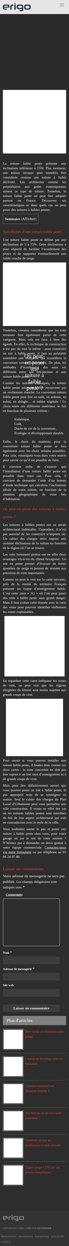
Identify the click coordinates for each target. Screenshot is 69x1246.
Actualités (57, 1236)
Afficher (28, 219)
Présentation (8, 1236)
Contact (6, 1242)
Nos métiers (42, 1236)
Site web (8, 985)
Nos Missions (25, 1236)
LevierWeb (44, 1228)
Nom (7, 952)
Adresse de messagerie (18, 969)
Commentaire (14, 894)
